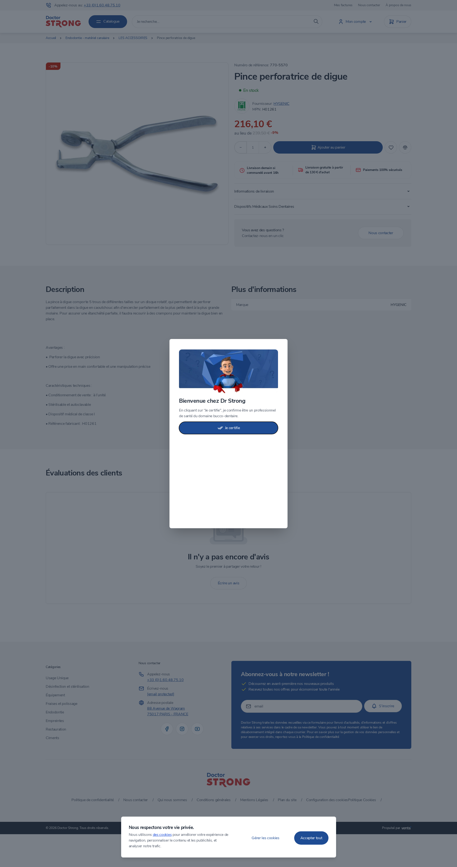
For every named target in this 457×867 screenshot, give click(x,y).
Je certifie (232, 428)
